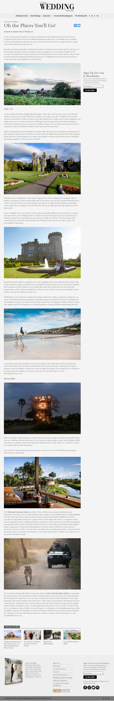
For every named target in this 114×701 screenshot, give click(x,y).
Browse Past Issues (60, 675)
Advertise (56, 666)
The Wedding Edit (81, 16)
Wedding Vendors (22, 16)
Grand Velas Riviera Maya (71, 643)
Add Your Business (60, 680)
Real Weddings (35, 16)
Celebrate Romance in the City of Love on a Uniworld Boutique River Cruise (12, 645)
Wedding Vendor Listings (62, 678)
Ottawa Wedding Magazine (63, 16)
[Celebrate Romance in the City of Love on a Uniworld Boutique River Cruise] (12, 635)
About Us (56, 663)
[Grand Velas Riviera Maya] (72, 635)
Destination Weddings (11, 21)
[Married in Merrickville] (52, 635)
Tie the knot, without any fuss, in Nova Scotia (32, 644)
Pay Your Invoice (59, 669)
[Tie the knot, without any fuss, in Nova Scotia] (32, 635)
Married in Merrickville (48, 643)
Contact (56, 672)
